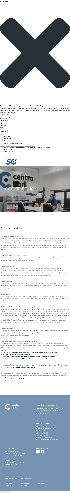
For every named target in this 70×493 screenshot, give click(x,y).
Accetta (3, 147)
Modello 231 (9, 460)
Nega (8, 147)
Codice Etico (9, 458)
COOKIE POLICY (7, 150)
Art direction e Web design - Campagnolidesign (18, 478)
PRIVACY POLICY (7, 152)
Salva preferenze (30, 147)
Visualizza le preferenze (17, 147)
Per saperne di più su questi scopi (12, 143)
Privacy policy (9, 483)
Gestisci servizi (6, 139)
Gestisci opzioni (6, 137)
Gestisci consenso (6, 492)
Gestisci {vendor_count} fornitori (12, 141)
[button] (35, 53)
